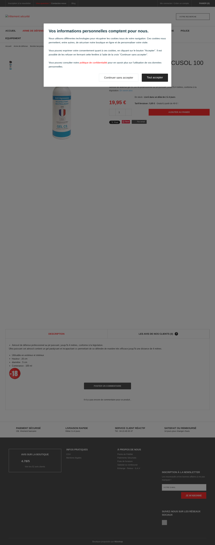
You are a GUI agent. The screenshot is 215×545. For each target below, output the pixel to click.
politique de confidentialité (93, 62)
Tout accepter (155, 77)
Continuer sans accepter (118, 77)
